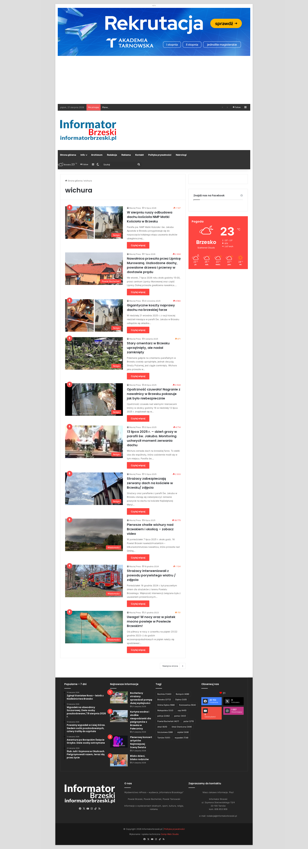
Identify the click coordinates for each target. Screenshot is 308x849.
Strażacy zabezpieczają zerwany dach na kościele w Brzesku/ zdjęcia (150, 483)
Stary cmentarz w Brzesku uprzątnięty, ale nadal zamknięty (148, 347)
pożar (189, 721)
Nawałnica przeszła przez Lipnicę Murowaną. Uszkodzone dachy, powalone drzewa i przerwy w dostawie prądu (154, 265)
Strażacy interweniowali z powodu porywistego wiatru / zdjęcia (151, 575)
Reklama (126, 154)
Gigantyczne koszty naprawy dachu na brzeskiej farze (151, 307)
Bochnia (164, 694)
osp (182, 710)
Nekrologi (181, 154)
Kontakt (139, 154)
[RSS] (99, 809)
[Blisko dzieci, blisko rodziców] (119, 760)
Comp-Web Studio (170, 834)
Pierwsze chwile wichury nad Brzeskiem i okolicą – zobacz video (150, 529)
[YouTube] (88, 809)
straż (162, 727)
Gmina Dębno (166, 705)
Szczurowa (165, 732)
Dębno (181, 699)
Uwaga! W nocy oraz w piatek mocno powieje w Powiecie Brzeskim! (151, 621)
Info (83, 154)
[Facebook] (80, 809)
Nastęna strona (170, 666)
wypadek (181, 737)
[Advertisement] (154, 79)
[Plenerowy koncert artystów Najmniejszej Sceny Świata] (119, 742)
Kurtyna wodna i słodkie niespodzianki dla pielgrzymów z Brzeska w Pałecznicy (140, 720)
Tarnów (163, 737)
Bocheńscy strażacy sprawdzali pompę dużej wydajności (141, 698)
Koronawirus (187, 705)
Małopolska (165, 710)
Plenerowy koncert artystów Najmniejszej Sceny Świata (130, 107)
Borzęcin (182, 694)
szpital (183, 732)
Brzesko (164, 699)
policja (163, 716)
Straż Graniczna (182, 727)
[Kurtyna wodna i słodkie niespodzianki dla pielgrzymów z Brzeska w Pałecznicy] (119, 716)
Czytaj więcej (138, 245)
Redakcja (112, 154)
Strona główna (68, 154)
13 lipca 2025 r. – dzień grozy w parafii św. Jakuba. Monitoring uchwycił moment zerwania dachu (152, 438)
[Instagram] (92, 809)
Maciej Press (135, 208)
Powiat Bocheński (168, 721)
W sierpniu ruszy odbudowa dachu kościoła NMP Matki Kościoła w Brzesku (149, 217)
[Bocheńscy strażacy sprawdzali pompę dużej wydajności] (119, 697)
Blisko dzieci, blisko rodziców (139, 757)
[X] (84, 809)
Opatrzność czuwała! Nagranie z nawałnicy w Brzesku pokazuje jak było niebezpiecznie (153, 394)
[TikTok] (96, 809)
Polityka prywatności (159, 154)
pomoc (180, 716)
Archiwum (97, 154)
